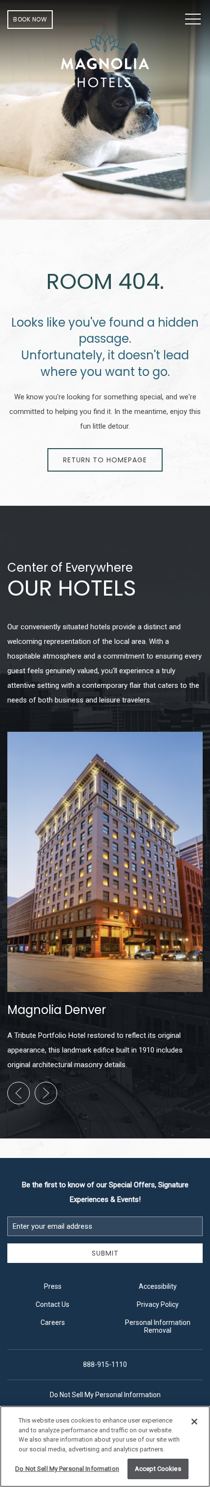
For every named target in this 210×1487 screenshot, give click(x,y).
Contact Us (52, 1304)
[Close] (194, 1421)
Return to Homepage (105, 460)
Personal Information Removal (157, 1327)
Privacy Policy (158, 1304)
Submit (105, 1253)
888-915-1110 (105, 1364)
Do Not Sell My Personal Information (67, 1468)
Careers (53, 1322)
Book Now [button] (30, 19)
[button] (193, 19)
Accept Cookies (158, 1468)
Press (53, 1286)
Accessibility (158, 1286)
